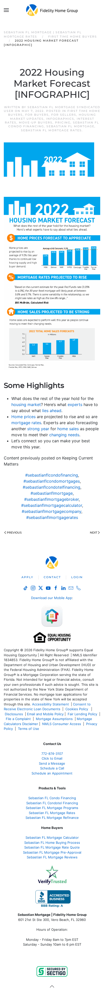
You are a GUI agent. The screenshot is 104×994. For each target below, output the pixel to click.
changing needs (64, 434)
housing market (26, 404)
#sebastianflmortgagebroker (51, 499)
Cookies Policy (77, 709)
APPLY (27, 577)
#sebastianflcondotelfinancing (51, 487)
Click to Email (52, 758)
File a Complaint (19, 719)
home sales (68, 428)
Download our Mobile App (51, 598)
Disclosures (14, 714)
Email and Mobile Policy (45, 714)
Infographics (60, 118)
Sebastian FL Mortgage (70, 126)
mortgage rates (26, 422)
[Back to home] (52, 10)
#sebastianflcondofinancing (51, 475)
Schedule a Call (52, 768)
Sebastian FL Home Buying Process (52, 843)
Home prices (23, 416)
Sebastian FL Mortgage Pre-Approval (52, 852)
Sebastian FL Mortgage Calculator (52, 837)
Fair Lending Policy (82, 714)
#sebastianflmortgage (52, 493)
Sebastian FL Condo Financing (52, 798)
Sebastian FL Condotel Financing (52, 803)
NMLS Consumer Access (61, 724)
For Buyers (37, 114)
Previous (14, 532)
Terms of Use (29, 729)
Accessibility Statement (50, 704)
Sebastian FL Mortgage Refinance (52, 818)
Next (93, 532)
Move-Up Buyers (36, 122)
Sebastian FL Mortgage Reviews (52, 857)
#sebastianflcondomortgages (51, 481)
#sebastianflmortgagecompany (51, 511)
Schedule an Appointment (52, 773)
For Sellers (63, 114)
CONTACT (52, 577)
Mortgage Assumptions (54, 719)
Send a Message (52, 763)
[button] (6, 10)
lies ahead (51, 410)
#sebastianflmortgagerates (52, 517)
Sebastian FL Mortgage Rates (51, 130)
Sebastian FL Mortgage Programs (52, 808)
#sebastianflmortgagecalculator (51, 505)
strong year (38, 428)
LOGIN (77, 577)
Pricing (62, 122)
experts (75, 404)
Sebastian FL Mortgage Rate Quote (52, 847)
